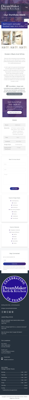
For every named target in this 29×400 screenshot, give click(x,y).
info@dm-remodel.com (9, 359)
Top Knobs (20, 134)
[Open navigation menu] (26, 7)
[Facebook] (2, 312)
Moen (15, 129)
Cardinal (18, 128)
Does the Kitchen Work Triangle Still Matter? (11, 332)
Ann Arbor (18, 141)
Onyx (19, 129)
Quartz (15, 238)
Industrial (15, 207)
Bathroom (17, 125)
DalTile (22, 128)
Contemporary (18, 144)
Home (26, 24)
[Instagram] (7, 312)
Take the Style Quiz (14, 112)
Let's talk (14, 188)
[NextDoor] (10, 312)
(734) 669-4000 (7, 357)
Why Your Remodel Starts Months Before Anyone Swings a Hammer (12, 321)
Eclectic (15, 203)
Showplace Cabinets (15, 230)
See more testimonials (15, 94)
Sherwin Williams (15, 232)
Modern (15, 211)
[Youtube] (5, 312)
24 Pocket (13, 128)
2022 (18, 137)
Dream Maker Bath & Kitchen (17, 396)
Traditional (15, 216)
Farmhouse (15, 205)
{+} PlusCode (16, 398)
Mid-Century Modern (15, 209)
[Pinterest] (12, 312)
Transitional (15, 218)
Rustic (15, 214)
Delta (12, 129)
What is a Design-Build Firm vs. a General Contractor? (14, 327)
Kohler (15, 243)
